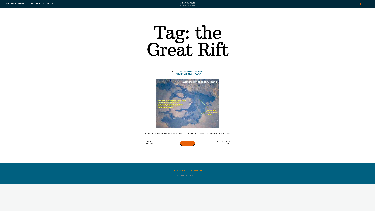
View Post (187, 143)
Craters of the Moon (187, 74)
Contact (45, 3)
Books (30, 3)
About (37, 3)
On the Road (178, 71)
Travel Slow (198, 71)
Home (7, 3)
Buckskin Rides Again (18, 3)
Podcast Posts (188, 71)
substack (354, 4)
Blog (53, 3)
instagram (366, 4)
